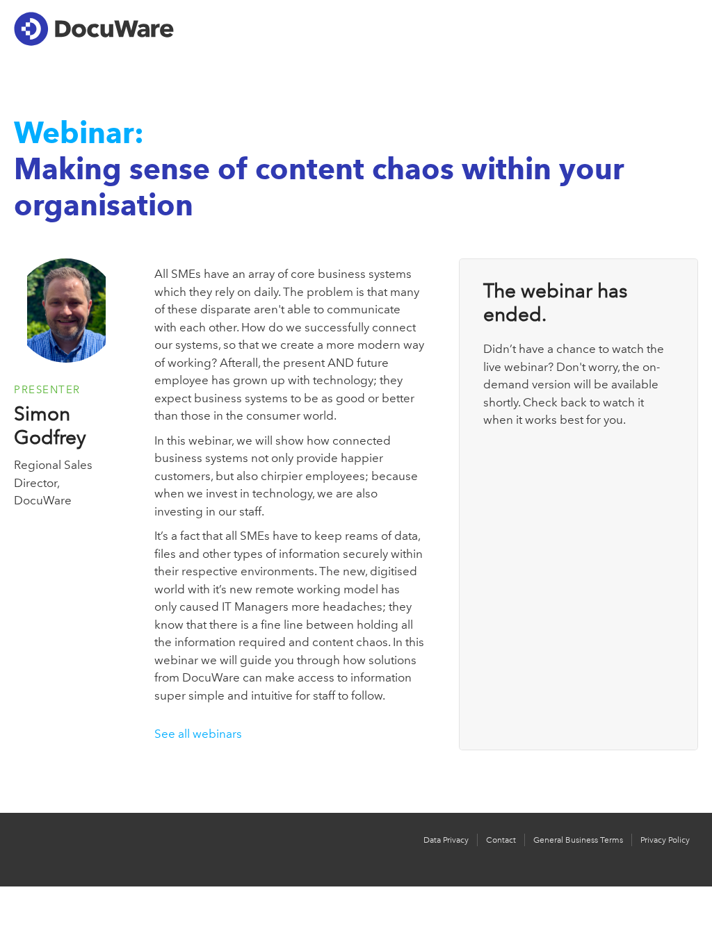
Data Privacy (446, 840)
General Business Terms (578, 840)
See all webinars (198, 734)
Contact (501, 840)
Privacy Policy (665, 840)
